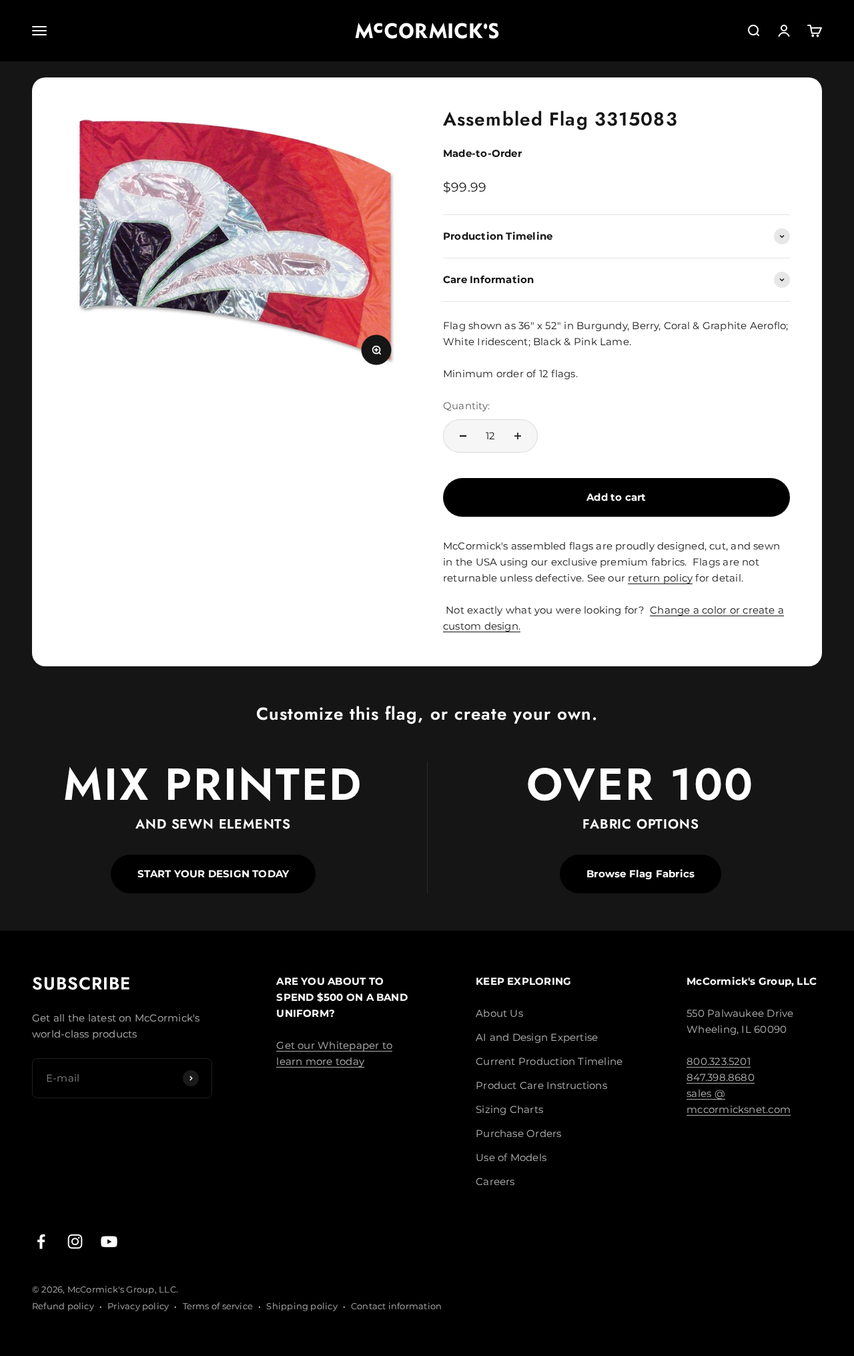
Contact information (396, 1306)
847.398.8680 (721, 1077)
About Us (499, 1013)
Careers (495, 1181)
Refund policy (63, 1306)
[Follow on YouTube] (109, 1241)
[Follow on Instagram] (75, 1241)
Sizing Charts (509, 1109)
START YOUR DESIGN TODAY (213, 873)
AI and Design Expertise (537, 1037)
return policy (660, 578)
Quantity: (466, 405)
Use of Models (511, 1157)
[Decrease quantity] (463, 436)
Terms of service (218, 1306)
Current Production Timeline (549, 1061)
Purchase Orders (518, 1133)
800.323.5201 (719, 1061)
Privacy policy (138, 1306)
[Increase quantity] (517, 436)
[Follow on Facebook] (41, 1241)
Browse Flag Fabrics (640, 873)
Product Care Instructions (541, 1085)
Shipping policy (301, 1306)
